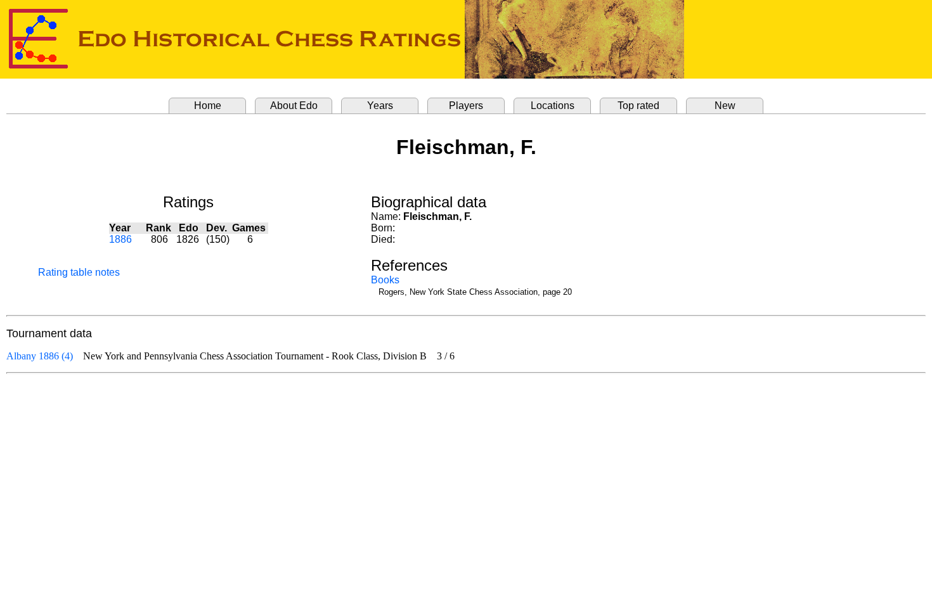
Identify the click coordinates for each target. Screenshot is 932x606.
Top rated (638, 105)
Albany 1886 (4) (39, 356)
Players (466, 105)
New (725, 105)
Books (385, 279)
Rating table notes (79, 272)
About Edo (294, 105)
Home (207, 105)
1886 (120, 239)
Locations (552, 105)
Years (380, 105)
